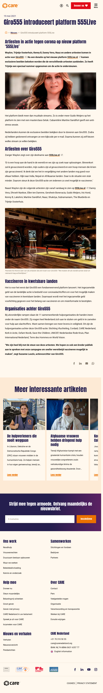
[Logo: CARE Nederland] (10, 6)
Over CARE (57, 582)
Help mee (9, 582)
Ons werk (9, 541)
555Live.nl (72, 57)
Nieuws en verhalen (17, 634)
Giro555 (20, 57)
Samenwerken (61, 541)
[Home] (6, 32)
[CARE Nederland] (12, 683)
